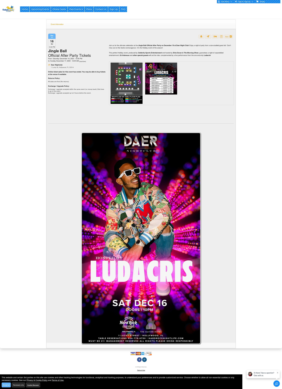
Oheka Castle (59, 9)
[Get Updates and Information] (201, 37)
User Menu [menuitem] (225, 2)
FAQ (123, 9)
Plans (89, 9)
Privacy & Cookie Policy (37, 380)
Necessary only (18, 385)
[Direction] (208, 37)
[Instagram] (144, 359)
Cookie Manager (33, 385)
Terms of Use (141, 370)
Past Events (75, 9)
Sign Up (114, 9)
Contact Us (100, 9)
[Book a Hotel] (215, 37)
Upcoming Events (40, 9)
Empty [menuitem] (261, 2)
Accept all (6, 385)
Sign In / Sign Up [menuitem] (244, 2)
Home (25, 9)
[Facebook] (139, 359)
